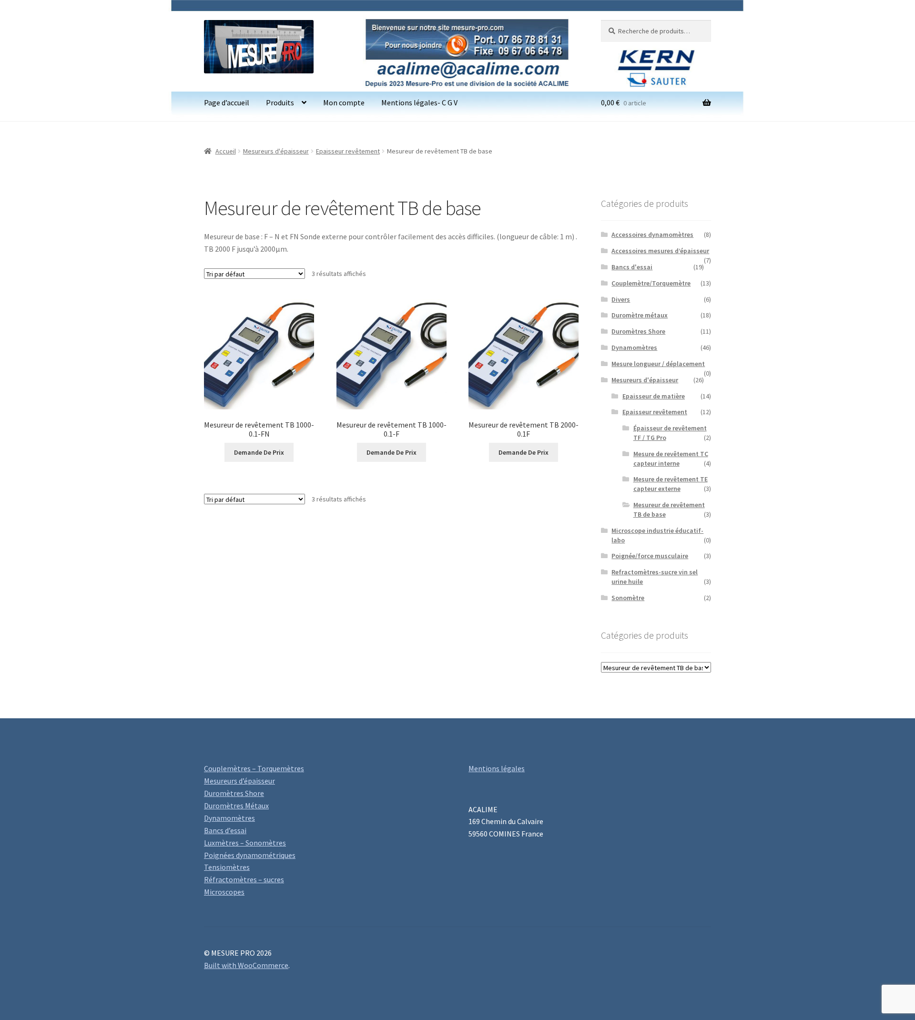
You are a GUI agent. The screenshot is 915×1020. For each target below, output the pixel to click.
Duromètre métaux (639, 315)
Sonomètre (627, 597)
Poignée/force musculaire (649, 555)
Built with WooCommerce (246, 965)
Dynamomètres (634, 347)
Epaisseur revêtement (348, 151)
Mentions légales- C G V (419, 102)
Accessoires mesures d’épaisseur (660, 250)
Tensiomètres (227, 867)
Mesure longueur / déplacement (658, 363)
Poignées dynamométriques (249, 855)
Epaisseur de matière (653, 396)
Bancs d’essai (225, 830)
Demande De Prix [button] (259, 452)
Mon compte (344, 102)
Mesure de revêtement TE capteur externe (670, 484)
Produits (280, 102)
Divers (620, 299)
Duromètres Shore (638, 331)
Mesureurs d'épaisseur (276, 151)
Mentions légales (496, 768)
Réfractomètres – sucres (244, 879)
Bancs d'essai (631, 267)
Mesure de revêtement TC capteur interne (670, 458)
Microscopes (224, 892)
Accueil (225, 151)
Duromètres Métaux (236, 805)
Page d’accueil (226, 102)
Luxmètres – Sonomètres (245, 842)
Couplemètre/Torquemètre (651, 283)
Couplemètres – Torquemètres (254, 768)
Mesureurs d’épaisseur (239, 780)
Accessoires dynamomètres (652, 234)
